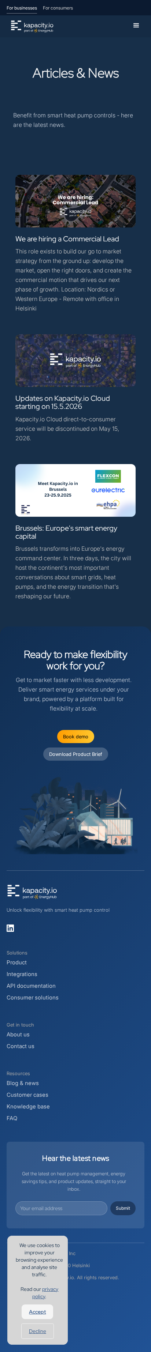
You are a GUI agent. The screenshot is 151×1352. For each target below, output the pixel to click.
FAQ (12, 1118)
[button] (136, 25)
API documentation (31, 985)
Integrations (22, 974)
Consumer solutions (33, 997)
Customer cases (27, 1094)
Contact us (20, 1046)
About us (18, 1034)
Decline (37, 1331)
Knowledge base (28, 1106)
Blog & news (23, 1083)
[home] (30, 26)
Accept (37, 1311)
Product (17, 962)
